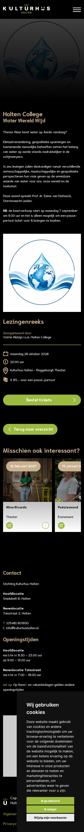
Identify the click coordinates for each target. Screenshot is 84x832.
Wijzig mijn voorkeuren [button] (50, 817)
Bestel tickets (39, 399)
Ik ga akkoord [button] (50, 801)
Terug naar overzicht (33, 428)
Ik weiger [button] (50, 809)
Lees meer (20, 492)
